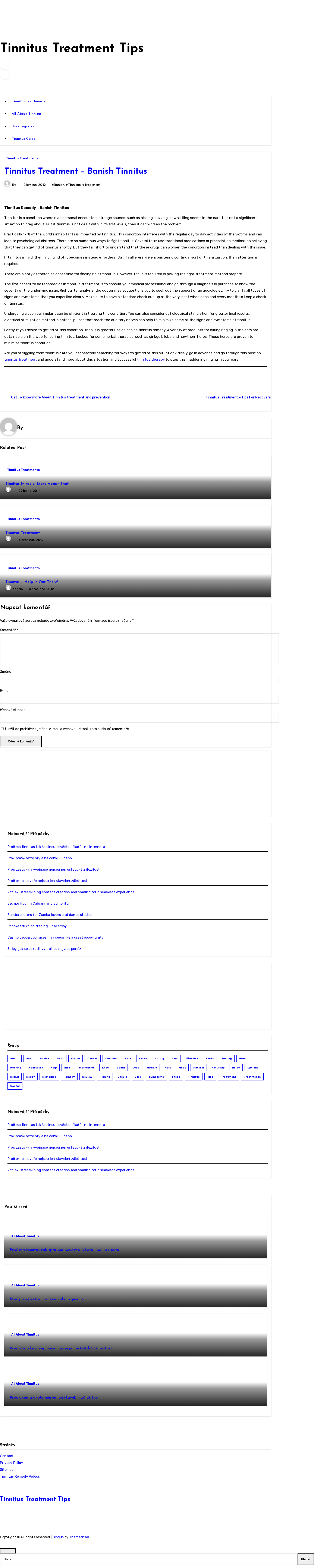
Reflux (14, 1076)
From (243, 1058)
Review (87, 1076)
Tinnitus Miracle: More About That (37, 484)
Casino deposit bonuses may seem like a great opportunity (55, 937)
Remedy (69, 1076)
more (167, 1067)
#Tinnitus (73, 185)
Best (60, 1058)
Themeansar (79, 1537)
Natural (198, 1067)
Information (86, 1067)
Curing (159, 1058)
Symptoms (156, 1076)
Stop (138, 1076)
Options (252, 1067)
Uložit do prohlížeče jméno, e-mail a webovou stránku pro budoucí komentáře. (67, 729)
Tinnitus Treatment (22, 533)
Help (54, 1067)
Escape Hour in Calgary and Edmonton (38, 903)
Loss (135, 1067)
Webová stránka (12, 710)
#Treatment (91, 185)
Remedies (49, 1076)
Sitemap (6, 1470)
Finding (227, 1058)
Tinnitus (194, 1076)
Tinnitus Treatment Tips (72, 49)
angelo (18, 589)
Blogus (58, 1537)
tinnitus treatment (20, 359)
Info (67, 1067)
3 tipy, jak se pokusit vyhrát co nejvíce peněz (44, 949)
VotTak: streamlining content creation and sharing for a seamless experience (70, 892)
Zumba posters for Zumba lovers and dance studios (49, 915)
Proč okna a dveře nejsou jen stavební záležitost (47, 881)
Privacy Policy (11, 1463)
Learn (121, 1067)
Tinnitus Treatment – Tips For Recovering (240, 397)
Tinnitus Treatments (28, 101)
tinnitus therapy (151, 359)
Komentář (9, 630)
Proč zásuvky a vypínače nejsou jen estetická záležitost (53, 869)
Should (122, 1076)
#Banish (58, 185)
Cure (128, 1058)
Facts (210, 1058)
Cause (75, 1058)
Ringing (105, 1076)
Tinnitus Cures (23, 139)
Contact (6, 1456)
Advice (44, 1058)
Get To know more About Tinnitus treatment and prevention (60, 397)
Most (182, 1067)
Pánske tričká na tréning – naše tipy (37, 926)
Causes (92, 1058)
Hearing (15, 1067)
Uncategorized (24, 126)
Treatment (228, 1076)
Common (111, 1058)
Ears (175, 1058)
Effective (191, 1058)
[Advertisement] (40, 784)
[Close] (8, 1550)
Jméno (5, 672)
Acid (29, 1058)
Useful (15, 1085)
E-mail (5, 691)
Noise (236, 1067)
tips (210, 1076)
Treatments (252, 1076)
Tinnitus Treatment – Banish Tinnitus (75, 172)
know (105, 1067)
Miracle (152, 1067)
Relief (30, 1076)
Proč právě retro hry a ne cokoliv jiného (39, 858)
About (14, 1058)
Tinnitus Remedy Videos (20, 1476)
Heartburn (36, 1067)
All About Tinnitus (26, 114)
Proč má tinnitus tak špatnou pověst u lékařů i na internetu (56, 847)
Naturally (217, 1067)
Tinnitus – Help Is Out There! (31, 582)
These (176, 1076)
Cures (143, 1058)
